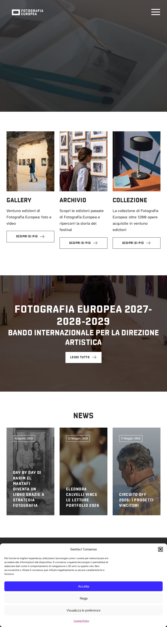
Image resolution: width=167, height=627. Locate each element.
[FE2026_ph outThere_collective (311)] (83, 133)
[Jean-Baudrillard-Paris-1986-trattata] (136, 133)
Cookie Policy (81, 620)
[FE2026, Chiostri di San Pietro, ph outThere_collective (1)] (30, 133)
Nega (83, 598)
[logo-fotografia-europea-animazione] (27, 9)
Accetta (83, 586)
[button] (160, 549)
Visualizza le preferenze (83, 610)
